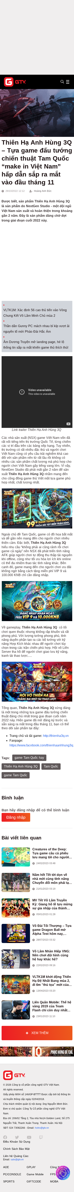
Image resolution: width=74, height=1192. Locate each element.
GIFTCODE (34, 1181)
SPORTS (8, 1181)
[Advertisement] (37, 37)
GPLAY (31, 1167)
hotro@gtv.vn (42, 1127)
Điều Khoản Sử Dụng (16, 1141)
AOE (6, 1167)
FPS (52, 1174)
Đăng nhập (15, 817)
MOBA (54, 1181)
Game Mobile (35, 1174)
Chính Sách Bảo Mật (16, 1148)
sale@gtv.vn (17, 1159)
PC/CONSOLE (12, 1174)
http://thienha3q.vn (56, 735)
